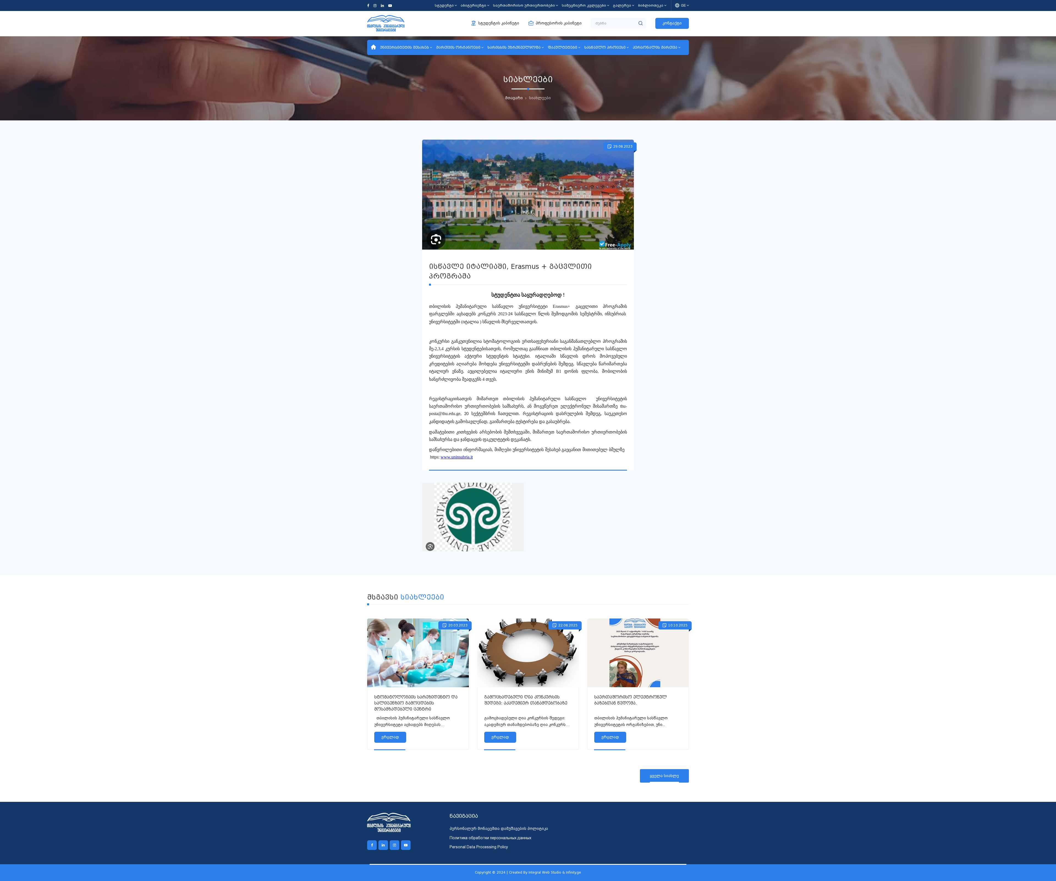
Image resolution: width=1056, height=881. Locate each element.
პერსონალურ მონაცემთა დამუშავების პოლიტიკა (499, 828)
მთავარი (514, 98)
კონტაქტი (672, 23)
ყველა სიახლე (664, 776)
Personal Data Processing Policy (479, 847)
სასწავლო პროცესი (605, 47)
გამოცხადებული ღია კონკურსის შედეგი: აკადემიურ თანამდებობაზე (525, 700)
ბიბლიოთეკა (650, 5)
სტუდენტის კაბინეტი (498, 23)
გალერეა (622, 5)
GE (683, 5)
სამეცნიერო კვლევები (584, 5)
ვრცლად (390, 737)
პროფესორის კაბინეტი (559, 23)
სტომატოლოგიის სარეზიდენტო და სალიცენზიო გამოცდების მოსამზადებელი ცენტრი (416, 703)
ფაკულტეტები (562, 47)
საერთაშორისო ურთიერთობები (524, 5)
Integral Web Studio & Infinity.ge (555, 872)
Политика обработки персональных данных (490, 838)
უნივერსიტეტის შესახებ (404, 47)
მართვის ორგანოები (458, 47)
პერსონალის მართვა (655, 47)
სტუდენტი (444, 5)
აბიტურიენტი (473, 5)
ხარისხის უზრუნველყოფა (514, 47)
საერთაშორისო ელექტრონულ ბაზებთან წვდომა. (630, 700)
